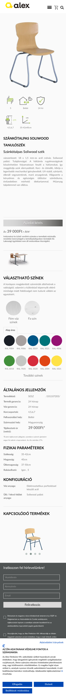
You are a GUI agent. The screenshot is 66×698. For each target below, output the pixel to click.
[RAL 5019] (33, 340)
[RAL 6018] (9, 360)
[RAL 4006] (56, 340)
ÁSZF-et (53, 616)
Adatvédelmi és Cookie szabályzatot (33, 619)
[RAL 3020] (33, 360)
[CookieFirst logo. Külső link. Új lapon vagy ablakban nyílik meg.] (4, 645)
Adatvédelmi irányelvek (51, 642)
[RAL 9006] (21, 340)
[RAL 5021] (44, 340)
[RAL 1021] (56, 360)
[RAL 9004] (9, 340)
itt (62, 671)
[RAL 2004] (44, 360)
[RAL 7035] (21, 360)
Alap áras (10, 330)
